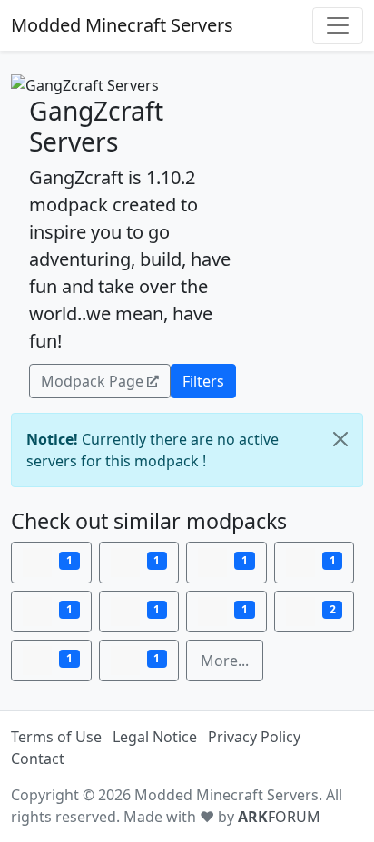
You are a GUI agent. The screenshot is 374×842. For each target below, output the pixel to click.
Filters (203, 381)
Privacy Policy (254, 737)
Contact (37, 759)
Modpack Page (92, 381)
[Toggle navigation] (337, 25)
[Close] (340, 439)
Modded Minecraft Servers (122, 25)
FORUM (279, 817)
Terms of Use (56, 737)
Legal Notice (155, 737)
